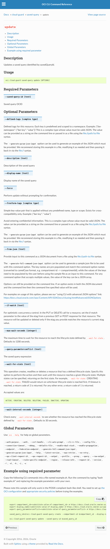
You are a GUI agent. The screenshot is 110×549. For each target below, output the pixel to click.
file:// (21, 151)
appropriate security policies (41, 491)
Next (99, 528)
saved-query (33, 15)
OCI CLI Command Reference (57, 4)
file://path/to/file (91, 133)
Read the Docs (56, 544)
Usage (10, 37)
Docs (6, 15)
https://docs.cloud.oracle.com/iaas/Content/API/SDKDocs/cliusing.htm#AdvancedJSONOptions (52, 298)
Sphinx (17, 544)
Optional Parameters (17, 44)
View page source (97, 15)
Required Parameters (17, 40)
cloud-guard (18, 15)
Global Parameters (16, 47)
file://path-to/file (85, 256)
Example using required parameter (24, 51)
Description (13, 33)
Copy (99, 499)
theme (32, 544)
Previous (12, 528)
